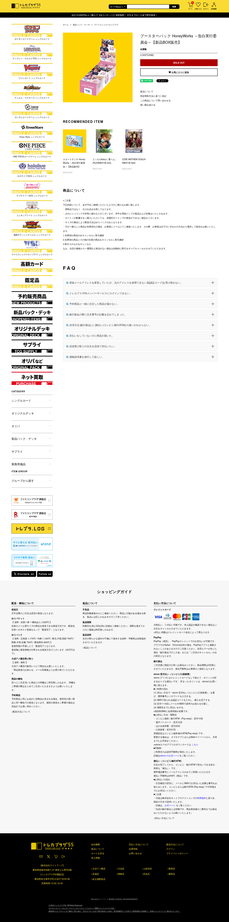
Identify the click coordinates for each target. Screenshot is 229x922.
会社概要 (95, 844)
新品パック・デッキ (81, 24)
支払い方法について (138, 844)
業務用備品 (19, 464)
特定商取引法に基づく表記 (153, 95)
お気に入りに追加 (180, 72)
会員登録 (133, 848)
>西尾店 (171, 868)
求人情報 (95, 857)
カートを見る (97, 853)
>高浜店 (146, 873)
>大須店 (120, 868)
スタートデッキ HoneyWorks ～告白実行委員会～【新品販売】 (74, 163)
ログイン (170, 848)
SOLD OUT (179, 62)
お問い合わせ (135, 853)
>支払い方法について (164, 818)
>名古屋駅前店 (98, 879)
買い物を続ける (147, 104)
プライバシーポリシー (177, 853)
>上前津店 (147, 868)
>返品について (90, 647)
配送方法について (175, 844)
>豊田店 (171, 873)
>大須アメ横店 (98, 868)
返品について (146, 91)
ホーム (66, 24)
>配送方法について (21, 711)
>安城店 (95, 873)
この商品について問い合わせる (155, 100)
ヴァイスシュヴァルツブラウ (106, 24)
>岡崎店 (120, 873)
